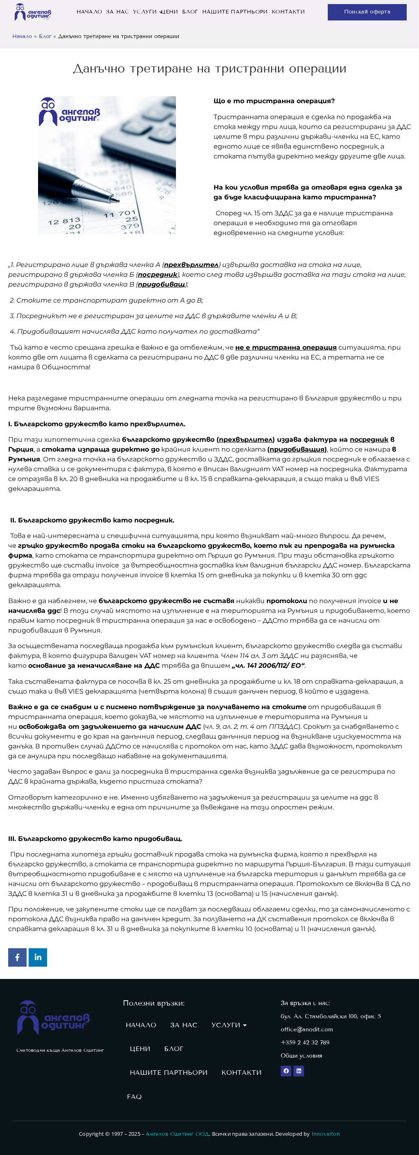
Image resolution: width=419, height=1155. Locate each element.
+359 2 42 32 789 (305, 1042)
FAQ (134, 1097)
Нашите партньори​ (235, 12)
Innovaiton (325, 1134)
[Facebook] (286, 1071)
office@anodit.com (307, 1029)
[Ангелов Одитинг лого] (53, 1017)
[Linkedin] (298, 1071)
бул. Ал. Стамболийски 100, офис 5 (331, 1016)
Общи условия (301, 1055)
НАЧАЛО (89, 12)
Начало (22, 36)
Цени (169, 12)
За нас (117, 12)
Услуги (145, 12)
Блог (190, 12)
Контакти (288, 12)
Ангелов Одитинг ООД (177, 1134)
